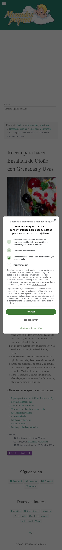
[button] (31, 265)
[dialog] (31, 275)
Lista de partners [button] (39, 284)
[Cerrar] (55, 220)
